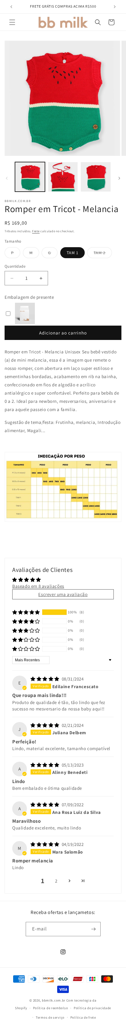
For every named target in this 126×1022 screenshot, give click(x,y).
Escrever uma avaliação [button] (62, 594)
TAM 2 (103, 254)
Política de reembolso (50, 1008)
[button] (12, 22)
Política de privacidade (92, 1008)
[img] (46, 679)
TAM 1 (72, 252)
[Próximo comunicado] (114, 6)
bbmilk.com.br (53, 1000)
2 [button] (56, 881)
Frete (36, 231)
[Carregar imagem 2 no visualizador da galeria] (63, 177)
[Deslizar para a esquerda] (6, 178)
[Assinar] (93, 929)
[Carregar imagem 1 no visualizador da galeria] (30, 177)
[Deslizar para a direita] (119, 178)
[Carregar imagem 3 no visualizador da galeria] (96, 177)
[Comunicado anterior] (11, 6)
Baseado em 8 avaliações (38, 586)
